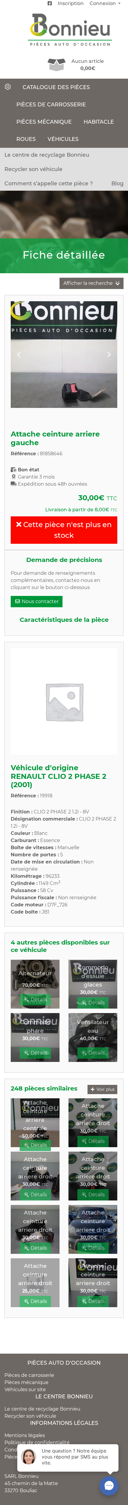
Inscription (71, 3)
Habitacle (99, 122)
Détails (38, 999)
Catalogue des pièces (56, 87)
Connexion (103, 3)
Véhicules (63, 139)
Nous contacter (40, 601)
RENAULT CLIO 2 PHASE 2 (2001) (58, 780)
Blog (117, 183)
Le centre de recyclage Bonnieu (46, 155)
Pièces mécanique (44, 122)
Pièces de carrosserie (51, 104)
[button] (19, 354)
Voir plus (105, 1089)
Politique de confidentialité (37, 1442)
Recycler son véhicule (33, 169)
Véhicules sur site (25, 1389)
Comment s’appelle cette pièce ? (48, 183)
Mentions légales (24, 1435)
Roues (26, 139)
